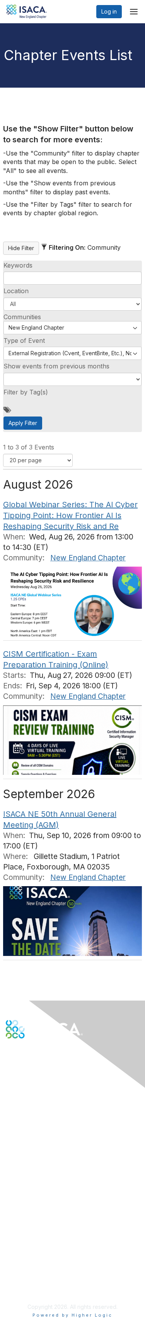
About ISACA (22, 1245)
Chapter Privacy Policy (35, 1287)
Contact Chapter (27, 1121)
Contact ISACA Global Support (45, 1133)
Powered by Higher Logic (72, 1315)
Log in (109, 11)
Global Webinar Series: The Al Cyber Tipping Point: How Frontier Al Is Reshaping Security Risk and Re (70, 515)
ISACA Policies (24, 1261)
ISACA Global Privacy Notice (42, 1276)
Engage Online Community (40, 1076)
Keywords (17, 265)
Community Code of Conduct (43, 1253)
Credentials (20, 1193)
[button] (72, 304)
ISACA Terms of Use (31, 1268)
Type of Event (24, 340)
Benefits (16, 1185)
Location (16, 291)
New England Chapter (88, 557)
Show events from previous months (56, 366)
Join (11, 1178)
